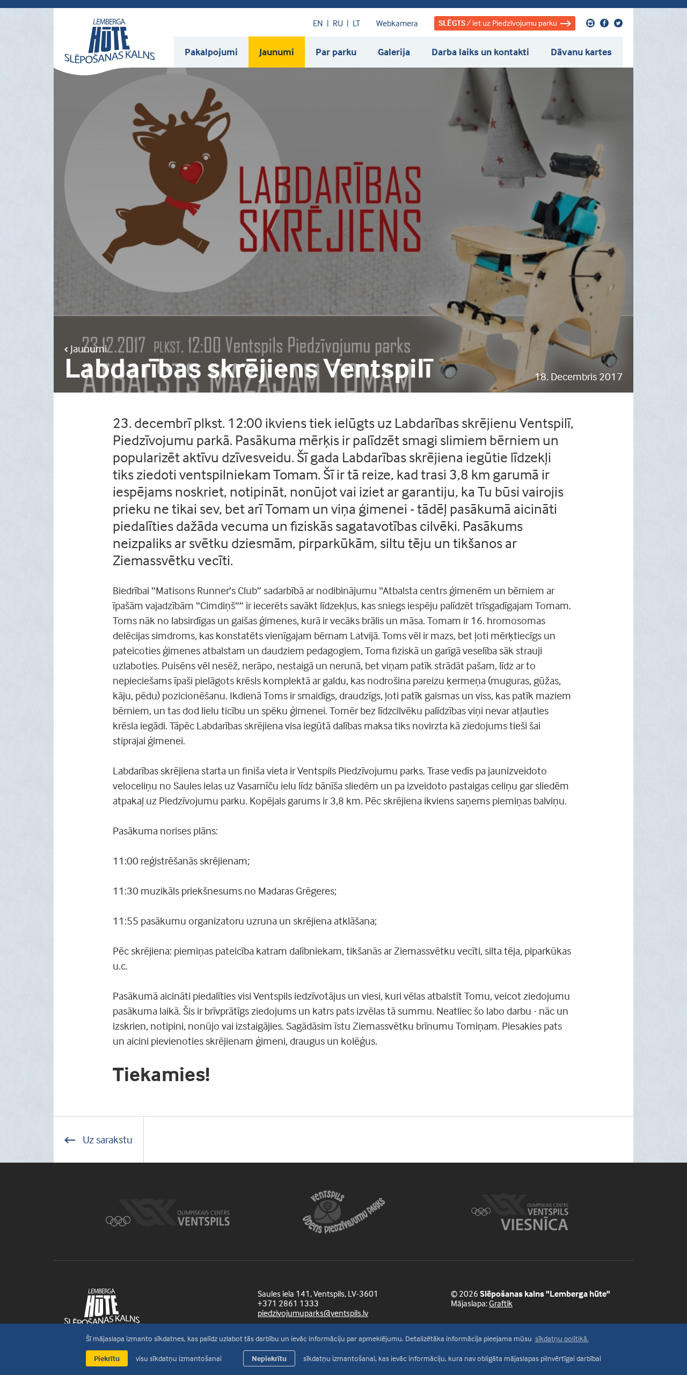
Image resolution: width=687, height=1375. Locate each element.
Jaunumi (276, 52)
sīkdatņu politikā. (562, 1338)
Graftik (501, 1303)
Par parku (336, 52)
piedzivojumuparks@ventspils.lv (313, 1312)
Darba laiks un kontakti (480, 52)
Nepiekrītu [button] (269, 1358)
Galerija (394, 52)
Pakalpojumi (211, 52)
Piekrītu (107, 1358)
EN (318, 23)
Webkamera (397, 23)
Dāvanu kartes (581, 52)
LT (356, 23)
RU (338, 23)
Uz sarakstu (107, 1139)
